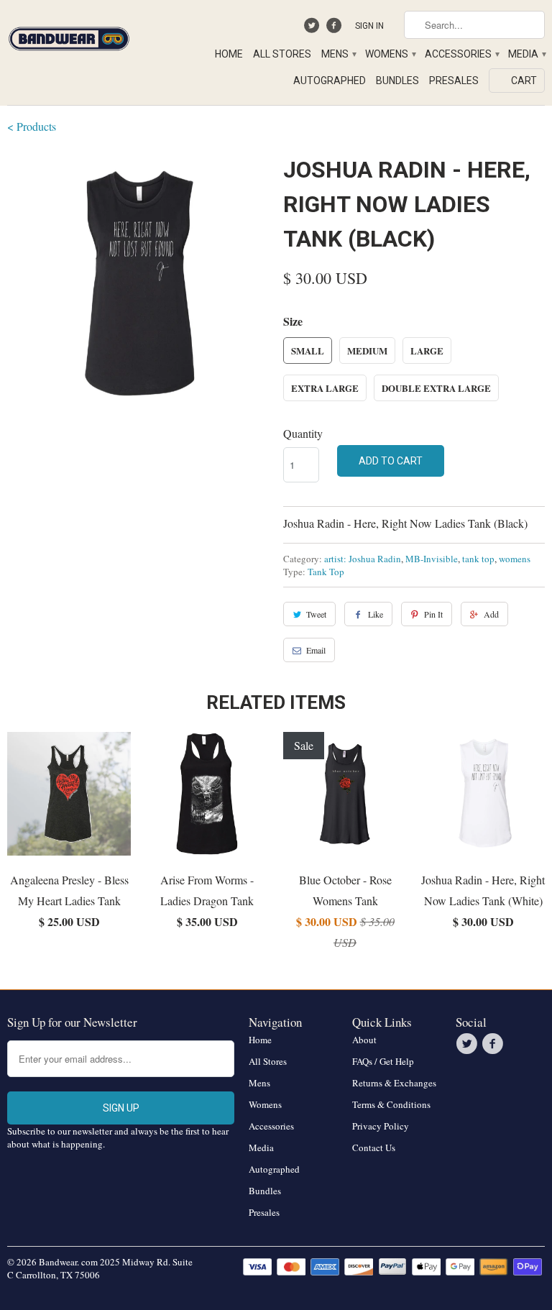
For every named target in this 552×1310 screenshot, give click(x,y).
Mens (338, 54)
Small (307, 350)
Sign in (369, 26)
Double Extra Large (436, 388)
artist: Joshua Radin (362, 558)
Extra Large (325, 388)
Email (316, 650)
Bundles (397, 80)
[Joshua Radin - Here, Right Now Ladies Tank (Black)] (138, 283)
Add (491, 614)
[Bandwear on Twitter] (313, 28)
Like (375, 614)
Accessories (461, 54)
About (364, 1039)
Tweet (316, 614)
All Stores (282, 54)
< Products (31, 126)
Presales (454, 80)
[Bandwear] (69, 36)
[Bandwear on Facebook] (335, 28)
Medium (367, 350)
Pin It (433, 614)
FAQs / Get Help (383, 1061)
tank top (478, 558)
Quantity (303, 433)
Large (426, 350)
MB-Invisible (431, 558)
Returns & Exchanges (394, 1082)
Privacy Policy (380, 1125)
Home (229, 54)
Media (526, 54)
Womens (390, 54)
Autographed (329, 80)
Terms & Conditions (391, 1104)
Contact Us (373, 1147)
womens (514, 558)
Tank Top (326, 571)
